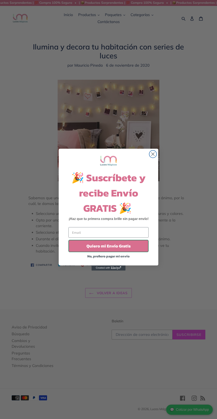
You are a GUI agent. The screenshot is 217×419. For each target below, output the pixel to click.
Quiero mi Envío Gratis (108, 246)
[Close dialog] (153, 154)
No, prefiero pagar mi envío (108, 256)
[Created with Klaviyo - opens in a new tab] (108, 268)
